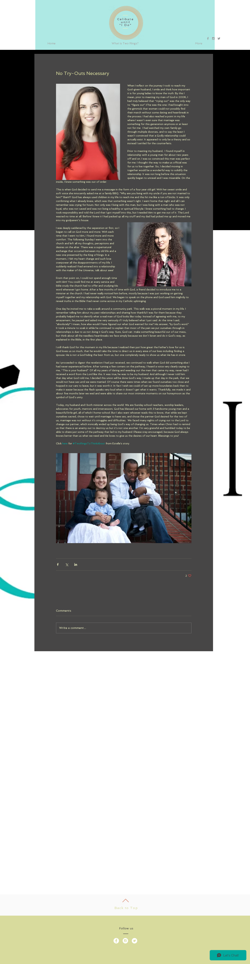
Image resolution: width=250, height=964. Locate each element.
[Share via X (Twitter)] (66, 564)
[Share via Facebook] (57, 564)
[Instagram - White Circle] (125, 940)
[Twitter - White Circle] (134, 940)
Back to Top (126, 908)
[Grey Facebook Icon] (208, 38)
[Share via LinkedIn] (75, 564)
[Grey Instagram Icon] (213, 38)
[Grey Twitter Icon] (219, 38)
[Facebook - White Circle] (116, 940)
